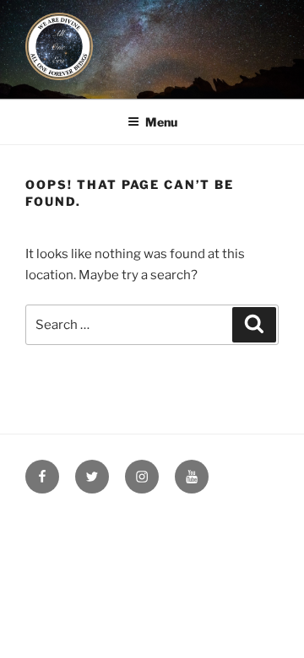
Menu (161, 122)
